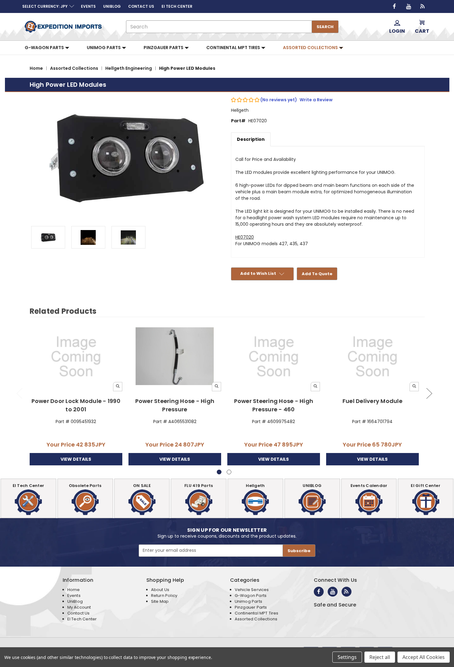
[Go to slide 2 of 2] (19, 393)
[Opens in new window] (394, 6)
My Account (79, 607)
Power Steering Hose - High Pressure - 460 (273, 405)
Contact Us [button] (141, 6)
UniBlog (75, 601)
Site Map (160, 601)
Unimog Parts (104, 47)
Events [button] (88, 6)
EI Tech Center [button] (177, 6)
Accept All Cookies (423, 657)
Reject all (379, 657)
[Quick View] (117, 386)
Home (73, 590)
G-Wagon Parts (45, 47)
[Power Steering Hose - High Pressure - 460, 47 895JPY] (273, 356)
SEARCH (325, 27)
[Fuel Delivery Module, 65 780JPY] (372, 356)
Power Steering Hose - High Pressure (175, 405)
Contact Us (78, 613)
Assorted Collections (311, 47)
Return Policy (164, 595)
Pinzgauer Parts (164, 47)
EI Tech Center (82, 619)
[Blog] (423, 6)
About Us (160, 590)
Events (74, 595)
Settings (347, 657)
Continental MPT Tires (233, 47)
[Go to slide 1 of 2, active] (219, 472)
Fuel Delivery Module (372, 401)
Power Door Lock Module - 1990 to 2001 (76, 405)
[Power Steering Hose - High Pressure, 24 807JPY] (175, 356)
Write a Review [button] (316, 100)
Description (251, 139)
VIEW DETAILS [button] (76, 459)
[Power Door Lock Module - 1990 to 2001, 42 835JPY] (76, 356)
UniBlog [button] (112, 6)
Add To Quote (317, 274)
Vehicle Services (252, 590)
